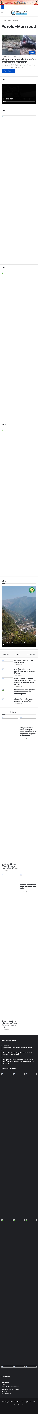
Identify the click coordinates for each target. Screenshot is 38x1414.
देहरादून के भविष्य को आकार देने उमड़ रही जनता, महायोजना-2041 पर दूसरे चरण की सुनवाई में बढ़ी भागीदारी (25, 681)
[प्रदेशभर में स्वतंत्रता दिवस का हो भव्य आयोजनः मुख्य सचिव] (7, 701)
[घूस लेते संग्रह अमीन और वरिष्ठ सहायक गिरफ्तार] (7, 663)
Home (5, 20)
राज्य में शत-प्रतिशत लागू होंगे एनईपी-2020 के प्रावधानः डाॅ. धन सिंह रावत (24, 671)
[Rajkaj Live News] (19, 12)
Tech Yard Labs (19, 1405)
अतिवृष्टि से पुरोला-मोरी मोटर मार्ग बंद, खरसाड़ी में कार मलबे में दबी (19, 60)
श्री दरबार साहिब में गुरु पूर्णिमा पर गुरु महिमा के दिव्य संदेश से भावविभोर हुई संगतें (24, 692)
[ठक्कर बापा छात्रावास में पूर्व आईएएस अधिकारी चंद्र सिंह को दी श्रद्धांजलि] (7, 1369)
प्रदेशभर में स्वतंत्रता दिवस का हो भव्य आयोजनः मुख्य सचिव (24, 700)
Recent (17, 654)
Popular (6, 654)
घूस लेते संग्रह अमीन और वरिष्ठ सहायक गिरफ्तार (23, 662)
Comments (31, 654)
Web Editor (5, 56)
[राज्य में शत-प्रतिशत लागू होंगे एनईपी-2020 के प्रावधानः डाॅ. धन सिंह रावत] (7, 671)
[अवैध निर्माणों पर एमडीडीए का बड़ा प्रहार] (19, 1369)
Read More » (8, 71)
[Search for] (36, 13)
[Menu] (2, 13)
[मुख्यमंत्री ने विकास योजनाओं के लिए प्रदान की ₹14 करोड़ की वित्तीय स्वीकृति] (31, 1222)
